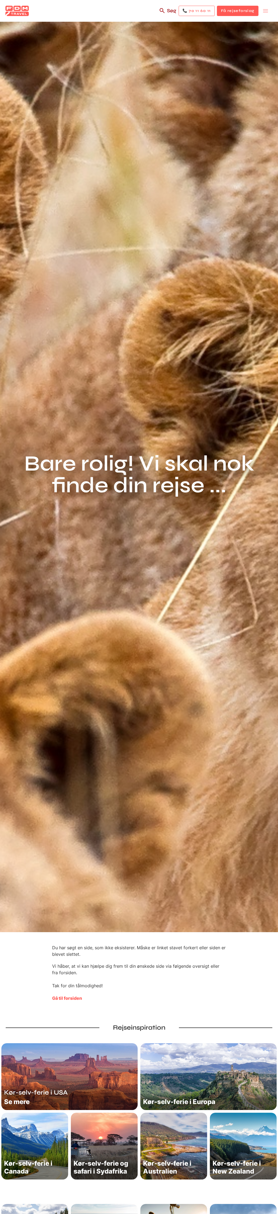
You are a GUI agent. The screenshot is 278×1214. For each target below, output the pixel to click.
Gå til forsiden (67, 998)
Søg (171, 11)
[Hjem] (17, 11)
